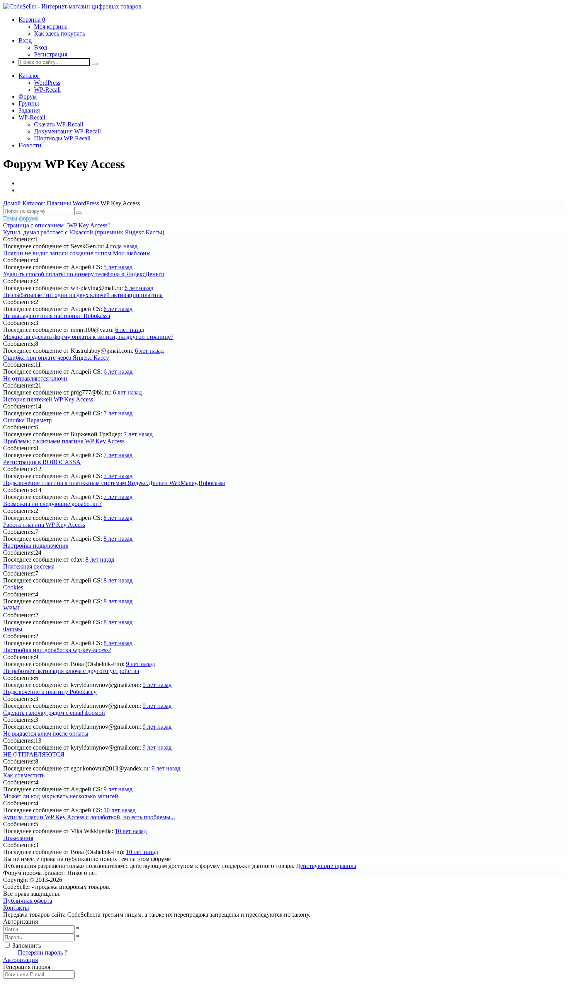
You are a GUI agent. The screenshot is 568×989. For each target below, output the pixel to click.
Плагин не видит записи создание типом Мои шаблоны (77, 253)
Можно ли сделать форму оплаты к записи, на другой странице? (88, 336)
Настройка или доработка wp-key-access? (57, 650)
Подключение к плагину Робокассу (50, 691)
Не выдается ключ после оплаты (45, 733)
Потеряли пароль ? (42, 952)
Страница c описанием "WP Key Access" (56, 225)
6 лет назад (138, 288)
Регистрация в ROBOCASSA (42, 462)
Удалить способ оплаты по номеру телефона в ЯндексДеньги (84, 274)
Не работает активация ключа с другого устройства (71, 671)
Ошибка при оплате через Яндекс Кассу (56, 357)
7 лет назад (118, 413)
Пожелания (18, 838)
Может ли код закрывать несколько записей (60, 796)
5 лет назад (118, 267)
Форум (28, 96)
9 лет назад (140, 664)
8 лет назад (118, 517)
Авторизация (20, 960)
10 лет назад (120, 810)
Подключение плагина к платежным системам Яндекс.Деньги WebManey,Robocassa (114, 483)
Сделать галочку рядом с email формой (54, 712)
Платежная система (28, 566)
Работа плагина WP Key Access (44, 524)
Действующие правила (326, 866)
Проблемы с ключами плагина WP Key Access (63, 441)
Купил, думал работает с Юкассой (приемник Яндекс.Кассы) (83, 232)
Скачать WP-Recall (58, 124)
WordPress (47, 82)
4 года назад (121, 246)
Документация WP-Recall (67, 131)
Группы (29, 103)
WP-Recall (47, 89)
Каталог (29, 75)
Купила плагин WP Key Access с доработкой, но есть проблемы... (89, 817)
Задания (29, 110)
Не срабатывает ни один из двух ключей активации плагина (83, 295)
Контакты (16, 907)
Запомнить (26, 945)
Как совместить (23, 775)
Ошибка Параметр (27, 420)
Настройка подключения (35, 545)
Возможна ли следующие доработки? (52, 503)
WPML (12, 608)
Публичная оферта (27, 900)
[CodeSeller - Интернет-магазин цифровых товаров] (72, 6)
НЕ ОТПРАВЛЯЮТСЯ (34, 754)
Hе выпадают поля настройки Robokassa (56, 316)
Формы (12, 629)
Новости (30, 145)
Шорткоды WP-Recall (62, 138)
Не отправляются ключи (35, 378)
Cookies (13, 587)
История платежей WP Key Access (48, 399)
